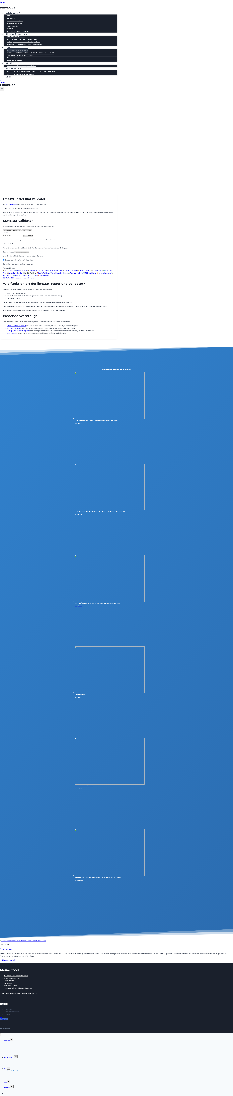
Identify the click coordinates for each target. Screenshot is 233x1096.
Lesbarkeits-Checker (14, 60)
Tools (5, 1068)
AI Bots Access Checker (14, 328)
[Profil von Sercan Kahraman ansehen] (23, 941)
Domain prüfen (7, 230)
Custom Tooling (13, 26)
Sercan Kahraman (11, 204)
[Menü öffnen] (2, 89)
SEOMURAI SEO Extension (16, 37)
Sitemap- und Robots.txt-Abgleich (18, 331)
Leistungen (7, 1040)
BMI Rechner (8, 983)
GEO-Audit (11, 18)
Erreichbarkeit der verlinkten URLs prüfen (19, 260)
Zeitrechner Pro (9, 981)
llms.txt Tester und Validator (17, 50)
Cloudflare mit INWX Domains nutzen (20, 74)
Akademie (10, 28)
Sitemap (7, 1014)
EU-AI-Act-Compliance (15, 21)
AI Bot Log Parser (12, 333)
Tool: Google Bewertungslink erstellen (21, 55)
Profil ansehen (4, 960)
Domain (5, 233)
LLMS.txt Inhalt (8, 244)
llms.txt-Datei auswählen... (22, 252)
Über (8, 77)
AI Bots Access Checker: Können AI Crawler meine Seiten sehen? (30, 52)
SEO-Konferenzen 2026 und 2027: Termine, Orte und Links (18, 993)
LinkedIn (13, 960)
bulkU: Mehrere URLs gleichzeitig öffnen (22, 39)
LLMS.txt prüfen (28, 235)
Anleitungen (7, 1087)
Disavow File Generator (15, 58)
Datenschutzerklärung (12, 1012)
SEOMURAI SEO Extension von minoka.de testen (18, 278)
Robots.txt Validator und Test (16, 326)
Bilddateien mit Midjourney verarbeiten (21, 66)
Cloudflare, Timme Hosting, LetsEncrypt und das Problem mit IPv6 (31, 71)
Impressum (8, 1009)
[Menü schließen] (0, 1034)
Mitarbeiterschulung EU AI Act (18, 31)
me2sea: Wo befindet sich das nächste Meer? (18, 988)
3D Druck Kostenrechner (12, 978)
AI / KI (5, 1082)
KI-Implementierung (14, 23)
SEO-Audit (11, 15)
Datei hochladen (26, 230)
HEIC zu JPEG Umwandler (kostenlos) (16, 976)
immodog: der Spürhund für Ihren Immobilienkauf (25, 44)
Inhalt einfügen (17, 230)
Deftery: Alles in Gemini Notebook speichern (23, 42)
